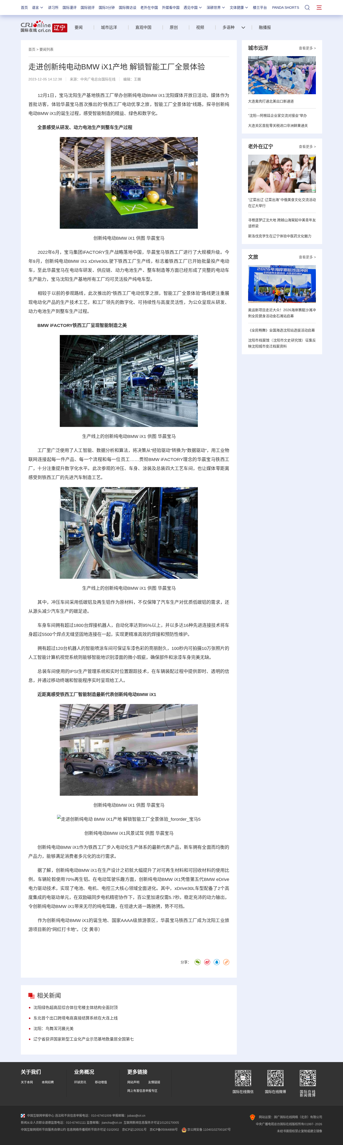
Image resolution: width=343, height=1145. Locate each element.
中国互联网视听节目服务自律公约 (43, 1129)
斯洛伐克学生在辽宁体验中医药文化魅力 (279, 236)
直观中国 (143, 27)
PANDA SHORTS (285, 8)
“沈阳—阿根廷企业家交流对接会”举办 (277, 115)
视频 (200, 27)
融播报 (265, 27)
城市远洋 (109, 27)
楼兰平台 (260, 8)
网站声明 (133, 1082)
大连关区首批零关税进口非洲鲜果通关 (278, 126)
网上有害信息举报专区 (142, 1091)
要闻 (79, 27)
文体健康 (237, 8)
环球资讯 (80, 1082)
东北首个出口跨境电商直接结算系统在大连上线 (75, 1018)
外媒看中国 (171, 8)
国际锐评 (88, 8)
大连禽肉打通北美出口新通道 (271, 101)
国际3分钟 (107, 8)
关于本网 (27, 1082)
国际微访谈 (127, 8)
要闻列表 (46, 49)
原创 (174, 27)
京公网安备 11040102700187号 (209, 1129)
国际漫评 (70, 8)
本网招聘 (48, 1082)
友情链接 (154, 1082)
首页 (24, 8)
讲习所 (53, 8)
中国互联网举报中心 (40, 1115)
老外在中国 (149, 8)
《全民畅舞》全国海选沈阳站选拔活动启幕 (281, 330)
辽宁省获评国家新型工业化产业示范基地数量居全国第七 (83, 1039)
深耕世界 (214, 8)
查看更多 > (307, 48)
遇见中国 (191, 8)
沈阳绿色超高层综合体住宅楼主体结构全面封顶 (75, 1007)
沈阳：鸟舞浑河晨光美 (53, 1028)
